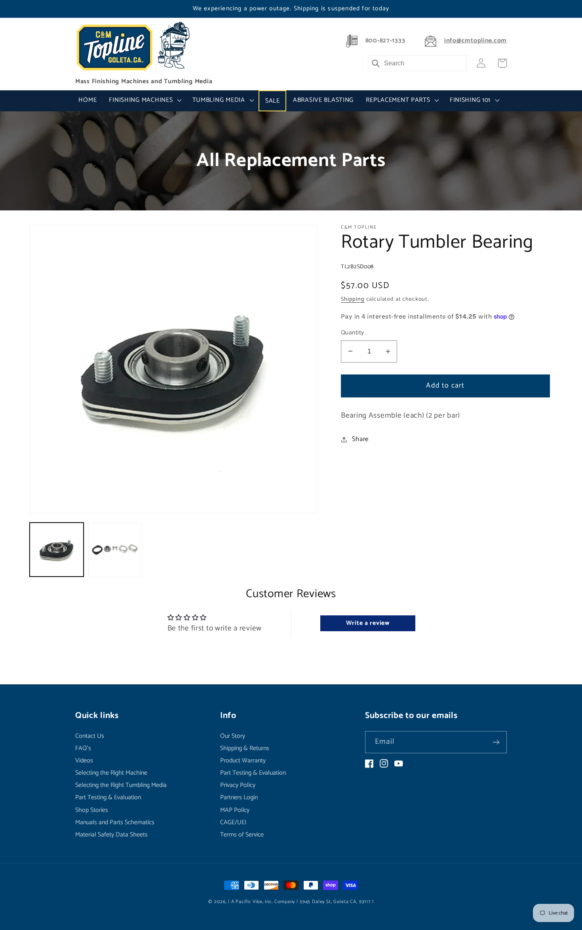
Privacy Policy (237, 785)
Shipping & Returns (244, 748)
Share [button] (360, 439)
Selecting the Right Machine (111, 773)
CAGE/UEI (233, 822)
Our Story (232, 736)
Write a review (368, 623)
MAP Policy (234, 810)
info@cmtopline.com (475, 41)
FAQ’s (83, 748)
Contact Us (89, 736)
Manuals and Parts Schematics (114, 822)
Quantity (352, 332)
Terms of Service (242, 834)
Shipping (353, 299)
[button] (144, 100)
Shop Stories (91, 810)
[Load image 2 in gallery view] (115, 550)
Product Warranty (243, 760)
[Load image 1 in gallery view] (57, 550)
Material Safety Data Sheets (111, 834)
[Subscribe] (495, 742)
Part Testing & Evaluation (108, 797)
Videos (84, 760)
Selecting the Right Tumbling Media (121, 785)
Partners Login (239, 797)
